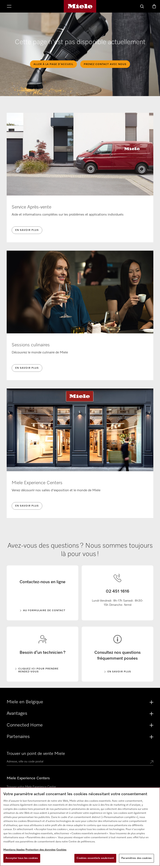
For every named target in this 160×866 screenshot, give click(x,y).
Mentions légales (14, 849)
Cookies (61, 849)
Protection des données (40, 849)
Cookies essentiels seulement (95, 858)
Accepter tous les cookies (22, 858)
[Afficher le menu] (9, 7)
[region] (80, 826)
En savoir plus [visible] (119, 671)
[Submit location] (151, 762)
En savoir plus (27, 230)
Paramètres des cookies (136, 858)
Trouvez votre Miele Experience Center (31, 786)
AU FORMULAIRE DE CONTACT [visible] (44, 610)
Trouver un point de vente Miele (36, 754)
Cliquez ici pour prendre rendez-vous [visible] (38, 670)
